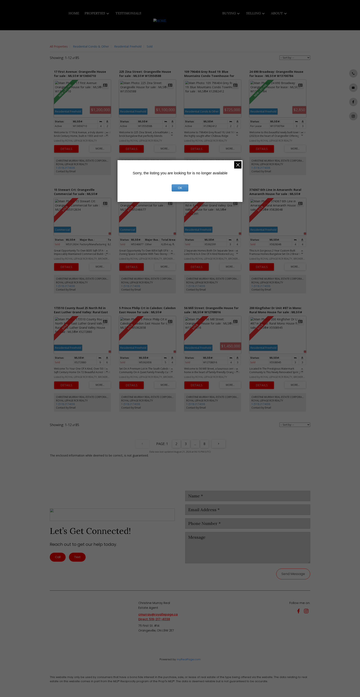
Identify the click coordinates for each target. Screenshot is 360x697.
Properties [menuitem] (95, 13)
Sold (149, 46)
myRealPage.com (189, 659)
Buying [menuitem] (229, 13)
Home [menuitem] (74, 13)
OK (180, 188)
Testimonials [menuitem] (128, 13)
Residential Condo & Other (91, 46)
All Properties (59, 46)
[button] (353, 73)
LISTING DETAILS (66, 149)
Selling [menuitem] (253, 13)
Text (77, 557)
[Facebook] (299, 612)
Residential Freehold (127, 46)
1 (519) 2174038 (65, 168)
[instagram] (307, 612)
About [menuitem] (277, 13)
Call (58, 557)
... (195, 444)
